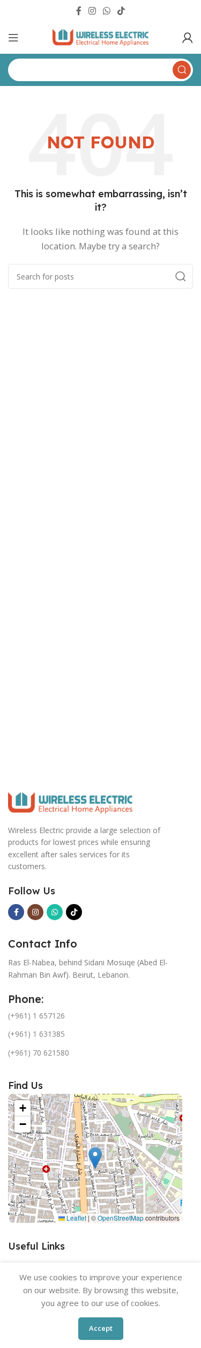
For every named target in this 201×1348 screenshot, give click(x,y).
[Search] (180, 276)
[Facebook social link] (78, 11)
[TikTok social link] (121, 11)
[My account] (187, 37)
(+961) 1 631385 (36, 1034)
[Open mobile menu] (13, 37)
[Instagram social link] (92, 11)
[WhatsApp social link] (107, 11)
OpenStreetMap (121, 1217)
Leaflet (75, 1217)
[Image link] (70, 802)
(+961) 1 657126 (36, 1015)
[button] (95, 1158)
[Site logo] (101, 36)
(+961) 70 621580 (38, 1053)
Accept (101, 1328)
